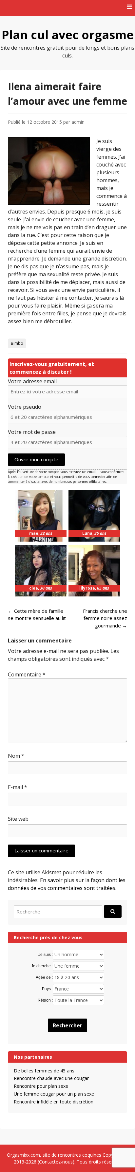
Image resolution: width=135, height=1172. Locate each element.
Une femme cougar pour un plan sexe (54, 1094)
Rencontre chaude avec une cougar (51, 1078)
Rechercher (67, 1025)
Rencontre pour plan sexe (41, 1086)
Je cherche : (42, 966)
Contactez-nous (56, 1162)
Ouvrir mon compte (36, 459)
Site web (18, 818)
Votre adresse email (32, 381)
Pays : (47, 989)
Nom (16, 755)
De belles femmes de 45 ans (44, 1071)
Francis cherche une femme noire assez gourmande (105, 618)
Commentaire (27, 674)
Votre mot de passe (32, 432)
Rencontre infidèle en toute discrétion (53, 1102)
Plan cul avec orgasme (68, 35)
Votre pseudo (24, 406)
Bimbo (17, 343)
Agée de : (44, 977)
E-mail (17, 787)
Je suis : (45, 954)
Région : (45, 1000)
